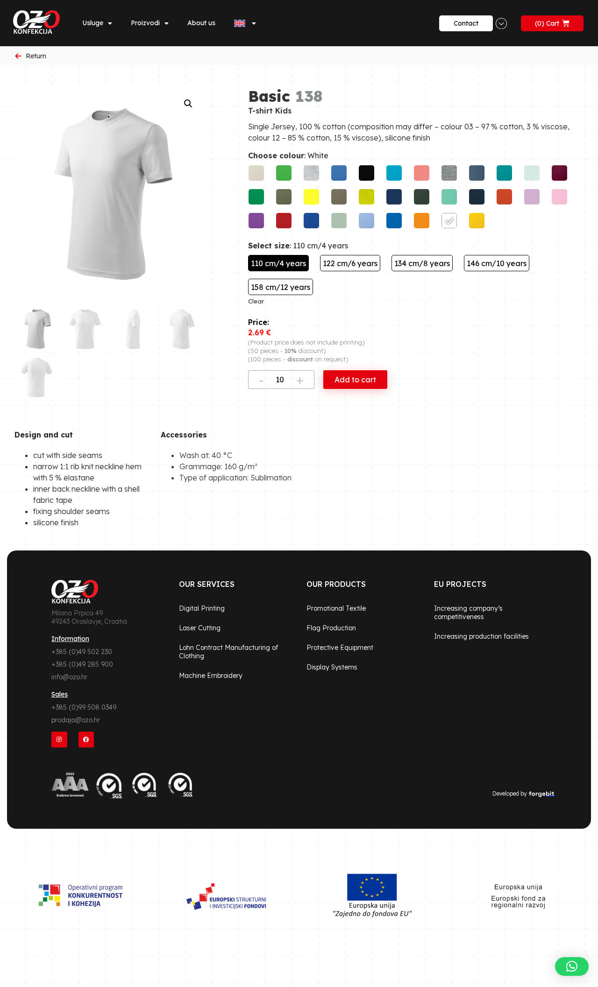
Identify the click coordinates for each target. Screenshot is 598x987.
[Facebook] (86, 739)
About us (201, 23)
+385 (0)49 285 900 (82, 664)
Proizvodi (145, 23)
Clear (256, 301)
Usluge (92, 23)
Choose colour (276, 155)
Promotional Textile (336, 608)
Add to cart (355, 379)
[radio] (256, 173)
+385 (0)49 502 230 (81, 652)
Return (36, 56)
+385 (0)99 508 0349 (83, 707)
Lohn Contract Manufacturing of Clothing (228, 651)
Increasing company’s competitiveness (468, 612)
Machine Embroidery (210, 675)
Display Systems (331, 667)
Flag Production (331, 628)
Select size (269, 245)
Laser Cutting (200, 628)
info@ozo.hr (69, 677)
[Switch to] (245, 23)
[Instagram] (59, 739)
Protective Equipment (339, 647)
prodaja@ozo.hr (75, 720)
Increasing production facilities (481, 636)
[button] (188, 103)
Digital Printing (202, 608)
